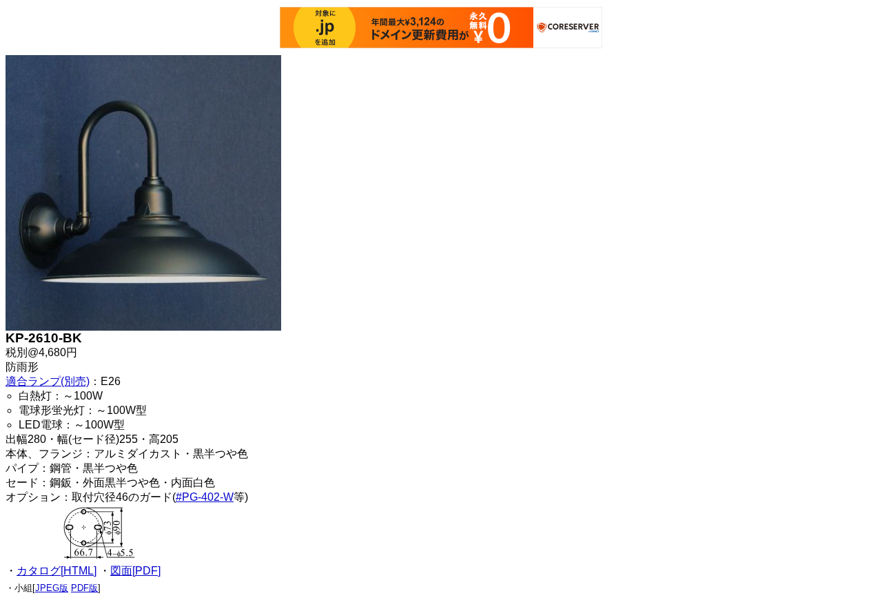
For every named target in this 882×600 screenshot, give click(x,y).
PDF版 (84, 588)
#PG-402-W (205, 497)
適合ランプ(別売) (48, 381)
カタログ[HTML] (56, 571)
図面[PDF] (135, 571)
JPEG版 (51, 588)
